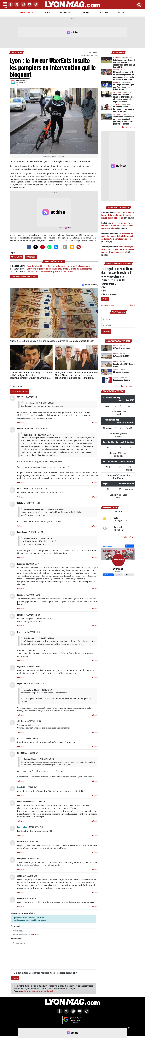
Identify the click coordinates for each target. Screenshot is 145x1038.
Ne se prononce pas (110, 294)
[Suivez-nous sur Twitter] (66, 1012)
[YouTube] (29, 4)
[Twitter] (16, 4)
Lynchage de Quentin (121, 379)
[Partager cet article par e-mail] (72, 247)
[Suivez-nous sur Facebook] (118, 560)
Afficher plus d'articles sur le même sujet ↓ (24, 276)
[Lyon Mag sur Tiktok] (86, 1012)
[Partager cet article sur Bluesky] (56, 247)
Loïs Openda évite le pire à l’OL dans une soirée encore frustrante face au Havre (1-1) (124, 63)
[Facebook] (10, 4)
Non (104, 290)
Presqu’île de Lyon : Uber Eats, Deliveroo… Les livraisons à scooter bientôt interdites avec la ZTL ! (60, 266)
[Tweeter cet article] (35, 247)
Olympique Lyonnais (121, 371)
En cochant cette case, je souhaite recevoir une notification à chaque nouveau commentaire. (46, 972)
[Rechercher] (138, 5)
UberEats (31, 256)
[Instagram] (22, 4)
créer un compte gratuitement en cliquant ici (38, 991)
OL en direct (117, 58)
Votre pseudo (16, 926)
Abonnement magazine (26, 12)
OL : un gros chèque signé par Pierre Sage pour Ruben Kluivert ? (123, 87)
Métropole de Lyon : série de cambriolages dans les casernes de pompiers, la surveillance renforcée (123, 76)
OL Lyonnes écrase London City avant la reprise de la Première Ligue (123, 109)
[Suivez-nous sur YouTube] (79, 1012)
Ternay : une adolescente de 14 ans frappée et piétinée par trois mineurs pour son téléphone (124, 120)
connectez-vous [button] (35, 934)
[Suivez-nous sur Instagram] (72, 1012)
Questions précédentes (107, 305)
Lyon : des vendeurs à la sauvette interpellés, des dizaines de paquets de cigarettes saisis (123, 98)
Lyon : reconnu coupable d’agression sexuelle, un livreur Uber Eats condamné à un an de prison (59, 268)
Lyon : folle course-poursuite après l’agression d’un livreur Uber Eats (51, 271)
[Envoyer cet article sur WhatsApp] (49, 247)
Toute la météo (128, 537)
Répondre (21, 422)
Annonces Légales (66, 12)
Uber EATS (17, 256)
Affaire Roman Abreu (121, 348)
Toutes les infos (128, 127)
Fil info (47, 12)
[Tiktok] (35, 4)
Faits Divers (104, 12)
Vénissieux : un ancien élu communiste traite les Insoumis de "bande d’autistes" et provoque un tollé (117, 236)
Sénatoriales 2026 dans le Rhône (123, 365)
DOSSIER (115, 346)
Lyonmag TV (122, 12)
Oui (104, 287)
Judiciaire (16, 53)
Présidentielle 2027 (121, 356)
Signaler (95, 422)
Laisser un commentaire (19, 391)
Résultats (132, 305)
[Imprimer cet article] (65, 247)
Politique (85, 12)
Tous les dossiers (127, 386)
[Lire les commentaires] (78, 247)
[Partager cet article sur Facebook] (29, 247)
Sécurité (116, 70)
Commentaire (16, 938)
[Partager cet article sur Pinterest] (42, 247)
